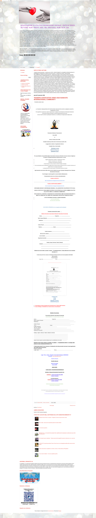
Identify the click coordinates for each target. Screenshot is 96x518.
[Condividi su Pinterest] (55, 402)
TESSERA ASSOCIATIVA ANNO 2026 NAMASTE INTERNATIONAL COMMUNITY (51, 98)
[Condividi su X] (53, 402)
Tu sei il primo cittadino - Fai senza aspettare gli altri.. (48, 453)
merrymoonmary (51, 510)
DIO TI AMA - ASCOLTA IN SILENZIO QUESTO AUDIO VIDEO (50, 422)
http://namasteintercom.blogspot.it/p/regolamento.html (54, 185)
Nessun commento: (46, 402)
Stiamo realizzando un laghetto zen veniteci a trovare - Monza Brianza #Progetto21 (53, 448)
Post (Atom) (39, 407)
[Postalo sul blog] (52, 402)
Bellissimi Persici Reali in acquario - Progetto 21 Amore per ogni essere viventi (53, 417)
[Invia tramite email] (51, 402)
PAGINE (22, 72)
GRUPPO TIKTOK (24, 84)
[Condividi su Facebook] (54, 402)
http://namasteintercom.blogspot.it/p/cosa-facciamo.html (54, 180)
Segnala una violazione (25, 508)
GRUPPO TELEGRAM (25, 83)
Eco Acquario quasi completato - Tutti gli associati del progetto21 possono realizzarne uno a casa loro (57, 438)
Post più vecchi (72, 405)
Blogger (59, 510)
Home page (52, 405)
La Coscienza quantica (43, 427)
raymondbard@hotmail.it (56, 356)
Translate (38, 67)
